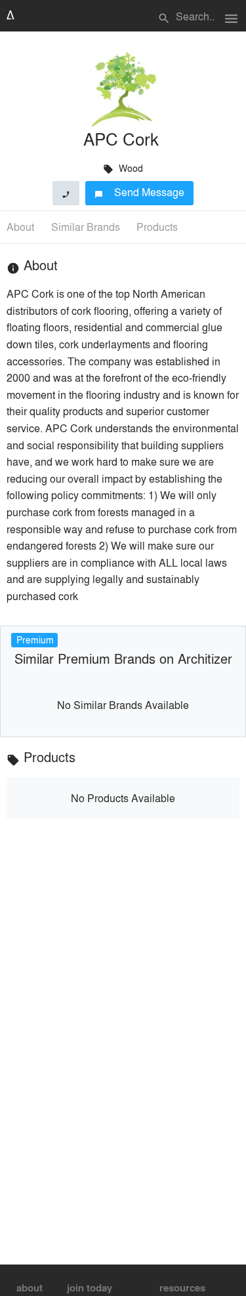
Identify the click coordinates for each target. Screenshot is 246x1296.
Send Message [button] (139, 191)
